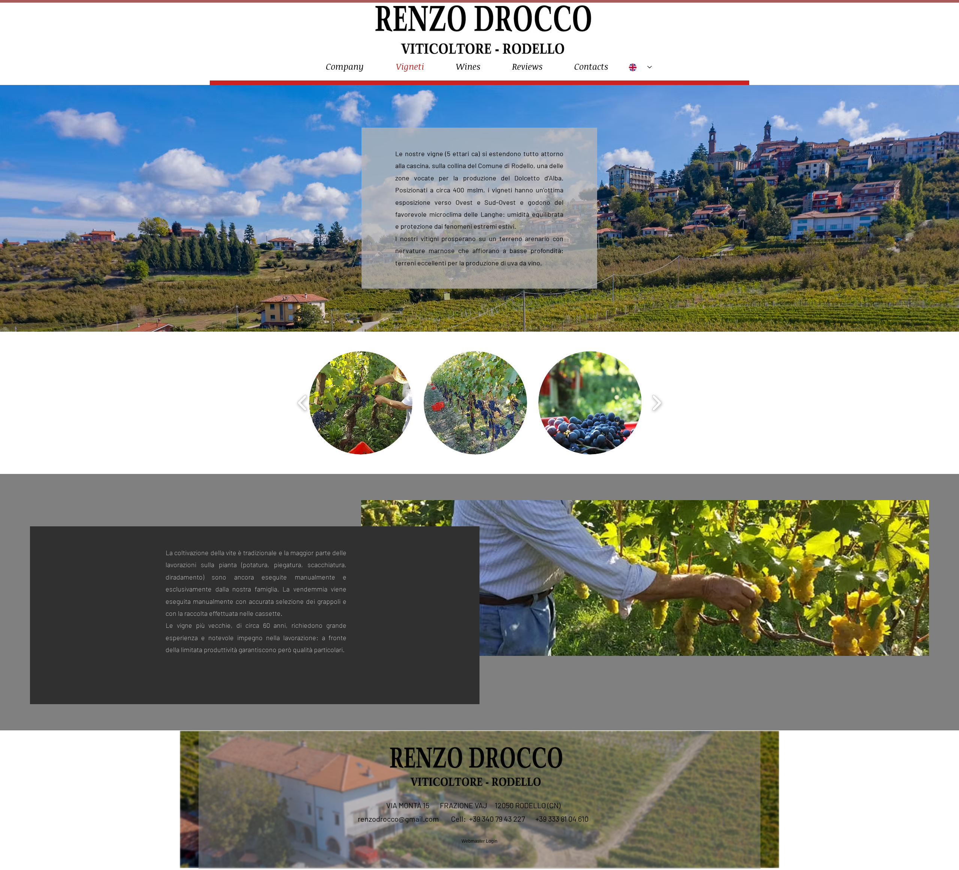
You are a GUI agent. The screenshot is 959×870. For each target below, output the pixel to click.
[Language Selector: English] (640, 67)
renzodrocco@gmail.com (398, 818)
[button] (360, 402)
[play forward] (656, 403)
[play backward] (302, 403)
